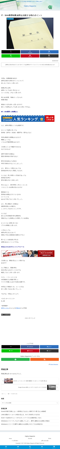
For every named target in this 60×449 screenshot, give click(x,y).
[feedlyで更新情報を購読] (15, 359)
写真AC (18, 308)
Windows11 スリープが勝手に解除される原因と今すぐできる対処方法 (22, 424)
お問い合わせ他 (44, 440)
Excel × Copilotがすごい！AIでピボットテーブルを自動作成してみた (21, 418)
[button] (49, 56)
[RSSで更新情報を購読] (44, 359)
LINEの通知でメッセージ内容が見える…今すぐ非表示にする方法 (20, 414)
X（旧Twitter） (15, 440)
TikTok (49, 438)
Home (10, 438)
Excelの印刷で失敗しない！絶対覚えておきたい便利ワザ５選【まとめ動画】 (24, 411)
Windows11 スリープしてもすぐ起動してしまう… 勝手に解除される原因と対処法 (25, 421)
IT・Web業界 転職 (6, 314)
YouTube (30, 438)
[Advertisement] (30, 71)
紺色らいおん (5, 308)
